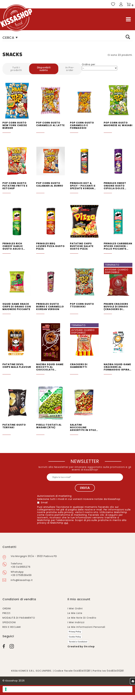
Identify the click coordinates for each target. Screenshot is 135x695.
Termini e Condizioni (78, 642)
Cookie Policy (75, 637)
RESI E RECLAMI (11, 627)
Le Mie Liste (75, 613)
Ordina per (88, 64)
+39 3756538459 (21, 575)
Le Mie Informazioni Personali (86, 627)
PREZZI (6, 613)
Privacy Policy (75, 631)
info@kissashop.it (22, 580)
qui (66, 522)
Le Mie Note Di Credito (82, 617)
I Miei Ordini (75, 608)
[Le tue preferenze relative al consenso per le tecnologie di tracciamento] (67, 689)
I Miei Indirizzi (76, 622)
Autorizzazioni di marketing (54, 496)
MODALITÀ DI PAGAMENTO (18, 617)
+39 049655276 (20, 567)
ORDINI (6, 608)
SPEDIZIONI (9, 622)
